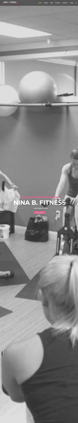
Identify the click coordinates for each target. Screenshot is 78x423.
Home (40, 2)
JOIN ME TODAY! (39, 212)
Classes (57, 2)
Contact (64, 2)
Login (71, 2)
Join (51, 2)
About (46, 2)
